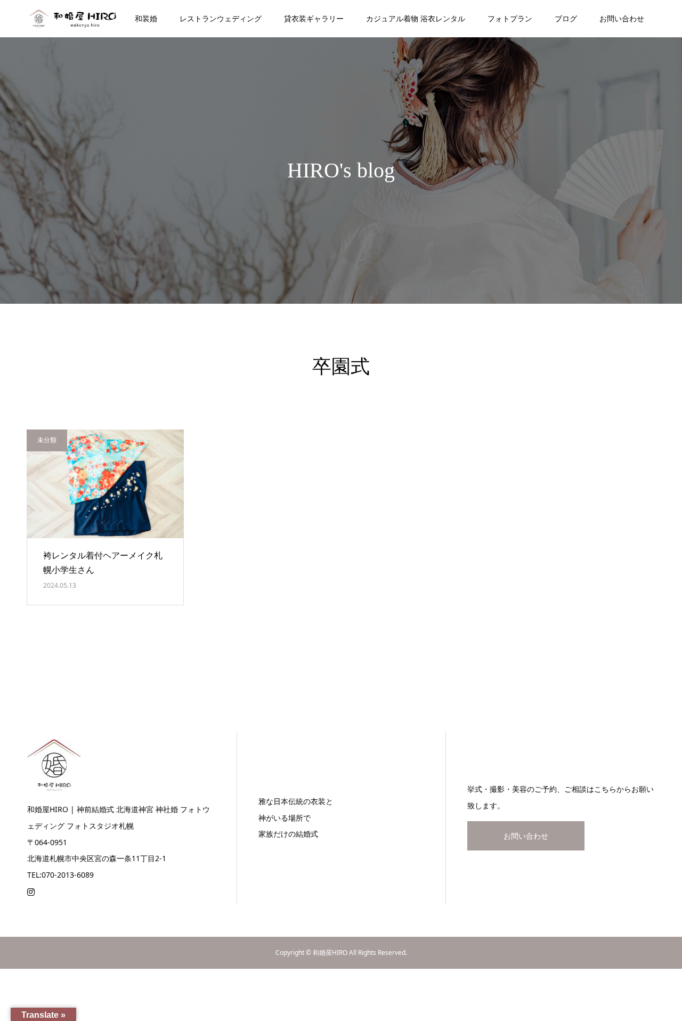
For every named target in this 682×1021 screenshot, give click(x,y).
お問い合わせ (621, 18)
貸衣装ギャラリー (314, 18)
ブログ (566, 18)
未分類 (46, 439)
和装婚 (146, 18)
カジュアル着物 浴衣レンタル (415, 18)
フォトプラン (510, 18)
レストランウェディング (221, 18)
